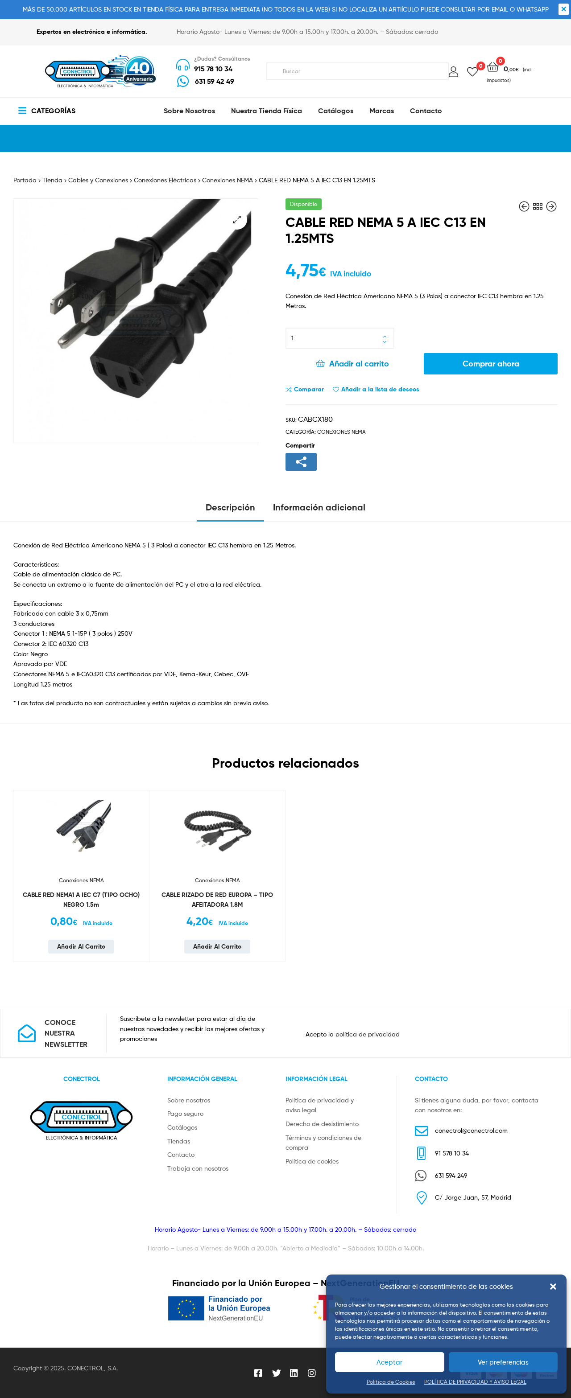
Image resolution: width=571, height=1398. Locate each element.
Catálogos (335, 110)
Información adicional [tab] (319, 507)
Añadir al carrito (359, 363)
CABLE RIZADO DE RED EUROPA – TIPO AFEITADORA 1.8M (217, 900)
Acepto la (353, 1034)
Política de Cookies (391, 1381)
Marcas (381, 110)
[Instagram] (312, 1373)
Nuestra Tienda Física (266, 110)
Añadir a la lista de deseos (380, 389)
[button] (553, 1286)
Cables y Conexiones (98, 180)
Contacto (426, 110)
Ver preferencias (503, 1362)
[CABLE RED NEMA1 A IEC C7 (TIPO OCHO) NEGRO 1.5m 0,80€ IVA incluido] (551, 206)
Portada (25, 180)
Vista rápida (139, 855)
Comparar (309, 389)
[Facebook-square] (258, 1373)
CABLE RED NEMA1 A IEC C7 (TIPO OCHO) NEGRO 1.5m (81, 900)
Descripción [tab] (230, 507)
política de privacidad (367, 1034)
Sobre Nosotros (189, 110)
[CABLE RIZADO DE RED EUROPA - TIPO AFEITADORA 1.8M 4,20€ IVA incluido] (525, 206)
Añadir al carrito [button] (81, 946)
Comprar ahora (491, 363)
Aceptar (389, 1362)
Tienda (52, 180)
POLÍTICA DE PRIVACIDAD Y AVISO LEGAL (475, 1381)
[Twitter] (276, 1373)
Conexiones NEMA (227, 180)
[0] (472, 71)
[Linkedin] (294, 1373)
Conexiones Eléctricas (165, 180)
